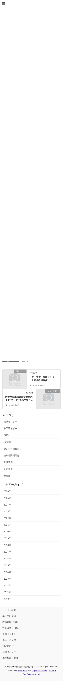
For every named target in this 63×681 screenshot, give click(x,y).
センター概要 (9, 610)
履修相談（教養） (11, 657)
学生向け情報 (9, 616)
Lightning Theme (39, 671)
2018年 (7, 545)
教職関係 (8, 462)
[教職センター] (14, 376)
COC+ (7, 435)
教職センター (10, 421)
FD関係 (7, 442)
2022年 (7, 518)
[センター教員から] (48, 396)
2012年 (7, 585)
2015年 (7, 565)
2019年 (7, 538)
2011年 (7, 592)
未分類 (7, 475)
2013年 (7, 578)
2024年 (7, 504)
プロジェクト (9, 634)
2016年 (7, 558)
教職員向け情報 (10, 622)
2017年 (7, 551)
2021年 (7, 525)
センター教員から (13, 448)
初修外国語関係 (11, 455)
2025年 (7, 498)
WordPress (22, 671)
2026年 (7, 491)
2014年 (7, 572)
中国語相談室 (10, 428)
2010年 (7, 599)
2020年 (7, 531)
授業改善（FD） (10, 628)
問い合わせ (8, 646)
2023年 (7, 511)
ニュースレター (10, 640)
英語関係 (8, 469)
